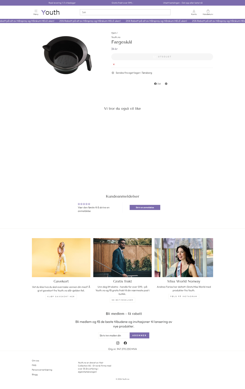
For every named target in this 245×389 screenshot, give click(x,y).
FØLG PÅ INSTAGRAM (183, 296)
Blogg (35, 374)
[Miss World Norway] (184, 257)
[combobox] (125, 12)
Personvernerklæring (42, 369)
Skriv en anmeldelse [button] (145, 207)
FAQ (34, 365)
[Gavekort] (61, 257)
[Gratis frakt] (122, 257)
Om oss (35, 360)
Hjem (113, 32)
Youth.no (115, 37)
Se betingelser (122, 300)
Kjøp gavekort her (61, 296)
